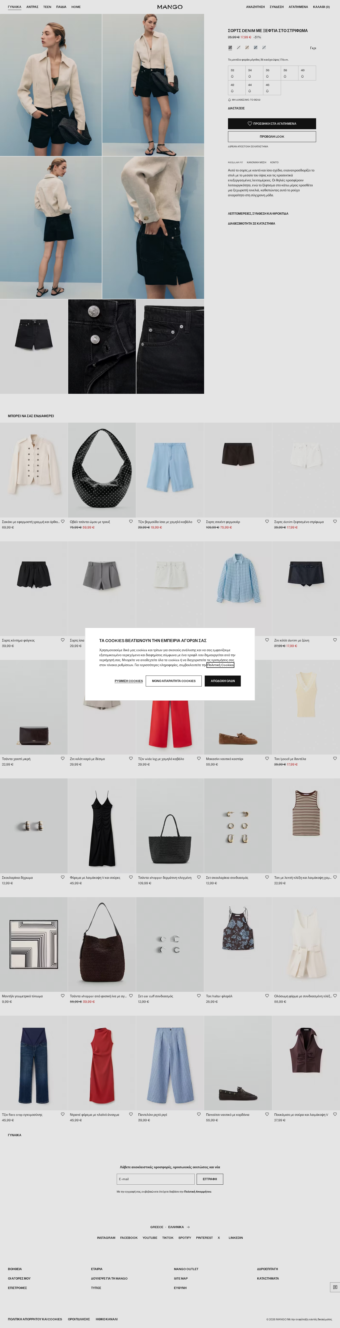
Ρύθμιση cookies (129, 681)
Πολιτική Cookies (220, 665)
